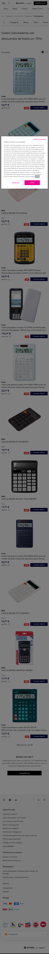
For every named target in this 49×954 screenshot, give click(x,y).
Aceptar (32, 182)
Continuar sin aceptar (39, 139)
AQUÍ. (37, 176)
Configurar (15, 182)
